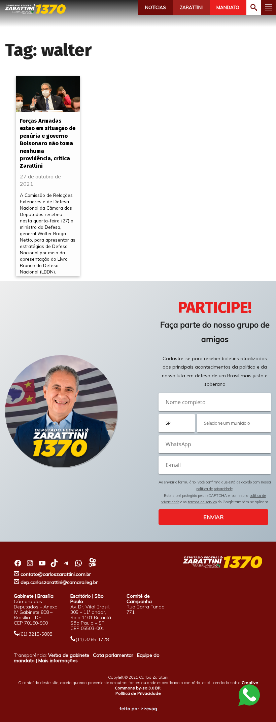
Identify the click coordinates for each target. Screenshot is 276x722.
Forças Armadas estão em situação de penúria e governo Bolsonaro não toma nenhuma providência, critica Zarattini (47, 143)
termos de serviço (202, 502)
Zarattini (191, 7)
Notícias (155, 7)
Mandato (227, 7)
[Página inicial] (35, 9)
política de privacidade (214, 488)
